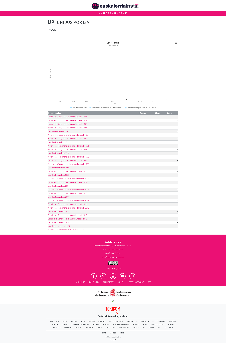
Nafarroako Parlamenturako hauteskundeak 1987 (68, 135)
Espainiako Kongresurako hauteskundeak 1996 (67, 160)
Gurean (113, 333)
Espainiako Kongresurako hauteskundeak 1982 (67, 124)
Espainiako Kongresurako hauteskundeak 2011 (67, 204)
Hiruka (171, 324)
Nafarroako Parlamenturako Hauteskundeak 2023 (68, 230)
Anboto (101, 321)
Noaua (78, 328)
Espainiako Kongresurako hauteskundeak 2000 (67, 171)
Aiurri (74, 321)
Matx (104, 333)
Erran (64, 324)
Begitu (55, 324)
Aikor (65, 321)
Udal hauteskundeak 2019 (58, 222)
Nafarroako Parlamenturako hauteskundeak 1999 (68, 164)
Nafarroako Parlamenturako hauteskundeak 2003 (68, 179)
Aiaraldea (54, 321)
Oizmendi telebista (93, 328)
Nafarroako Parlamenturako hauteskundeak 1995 (68, 157)
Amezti (92, 321)
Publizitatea (108, 282)
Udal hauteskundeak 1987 (58, 131)
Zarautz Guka (139, 328)
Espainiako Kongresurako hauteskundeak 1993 (67, 149)
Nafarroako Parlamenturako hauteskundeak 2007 (68, 190)
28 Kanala (168, 328)
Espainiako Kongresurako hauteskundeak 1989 (67, 139)
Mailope (68, 328)
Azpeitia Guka (142, 321)
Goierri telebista (121, 324)
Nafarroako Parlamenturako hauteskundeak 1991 (68, 146)
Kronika (57, 328)
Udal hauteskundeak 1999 (58, 168)
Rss (149, 282)
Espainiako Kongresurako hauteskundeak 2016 (67, 219)
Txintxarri (124, 328)
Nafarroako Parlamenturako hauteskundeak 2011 (68, 200)
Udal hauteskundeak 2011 (58, 197)
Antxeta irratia (116, 321)
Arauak (121, 282)
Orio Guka (110, 328)
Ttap (122, 333)
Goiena (106, 324)
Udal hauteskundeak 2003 (58, 175)
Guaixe (136, 324)
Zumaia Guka (154, 328)
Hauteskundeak (113, 13)
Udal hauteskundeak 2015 (58, 211)
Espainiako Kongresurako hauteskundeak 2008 (67, 193)
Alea (83, 321)
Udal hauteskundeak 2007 (58, 186)
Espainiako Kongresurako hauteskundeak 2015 (67, 215)
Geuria (96, 324)
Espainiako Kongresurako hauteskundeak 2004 (67, 182)
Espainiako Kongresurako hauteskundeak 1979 (67, 120)
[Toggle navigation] (47, 6)
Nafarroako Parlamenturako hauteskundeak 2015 (68, 208)
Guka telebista (158, 324)
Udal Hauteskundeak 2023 (59, 226)
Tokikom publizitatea (113, 337)
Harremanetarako (136, 282)
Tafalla (53, 30)
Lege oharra (94, 282)
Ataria (130, 321)
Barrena (172, 321)
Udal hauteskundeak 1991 (58, 142)
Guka (145, 324)
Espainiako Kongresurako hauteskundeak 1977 (67, 117)
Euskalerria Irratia (80, 324)
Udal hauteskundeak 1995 (58, 153)
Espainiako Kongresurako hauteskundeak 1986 (67, 128)
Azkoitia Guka (158, 321)
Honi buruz (80, 282)
